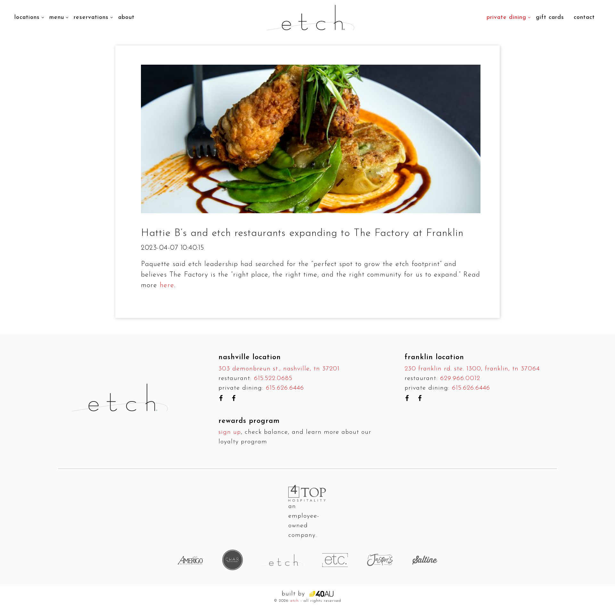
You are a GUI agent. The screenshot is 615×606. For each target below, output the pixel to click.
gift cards (550, 17)
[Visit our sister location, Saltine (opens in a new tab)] (425, 560)
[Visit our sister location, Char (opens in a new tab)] (232, 560)
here (167, 285)
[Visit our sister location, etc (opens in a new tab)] (335, 560)
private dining (506, 17)
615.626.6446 (285, 388)
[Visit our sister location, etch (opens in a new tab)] (282, 560)
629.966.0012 (460, 378)
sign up (229, 432)
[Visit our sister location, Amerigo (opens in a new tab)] (190, 560)
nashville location (249, 357)
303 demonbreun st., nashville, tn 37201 (279, 369)
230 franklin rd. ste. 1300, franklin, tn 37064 (472, 369)
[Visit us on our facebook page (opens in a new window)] (220, 398)
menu (56, 17)
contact (584, 17)
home (151, 8)
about (126, 17)
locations (27, 17)
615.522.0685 (273, 378)
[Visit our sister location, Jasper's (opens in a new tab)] (380, 560)
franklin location (434, 357)
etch (295, 601)
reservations (91, 17)
